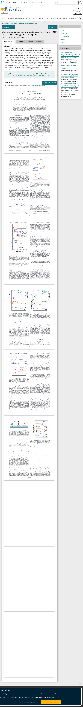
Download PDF (6, 27)
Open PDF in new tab (50, 82)
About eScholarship (8, 18)
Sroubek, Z (14, 37)
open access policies (16, 75)
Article (63, 31)
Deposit (78, 8)
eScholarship (5, 23)
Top (80, 683)
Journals (34, 18)
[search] (80, 2)
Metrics (63, 40)
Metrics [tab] (21, 42)
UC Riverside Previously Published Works (27, 23)
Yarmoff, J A (20, 37)
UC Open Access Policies (22, 18)
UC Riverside (4, 13)
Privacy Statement (7, 697)
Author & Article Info (67, 43)
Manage (77, 12)
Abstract (7, 46)
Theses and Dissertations (70, 18)
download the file (32, 85)
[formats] (13, 27)
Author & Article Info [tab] (35, 42)
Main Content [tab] (8, 42)
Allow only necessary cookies (28, 702)
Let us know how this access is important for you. (35, 75)
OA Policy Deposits (55, 18)
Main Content (8, 82)
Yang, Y (8, 37)
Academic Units (43, 18)
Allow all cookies (50, 702)
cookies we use (32, 697)
